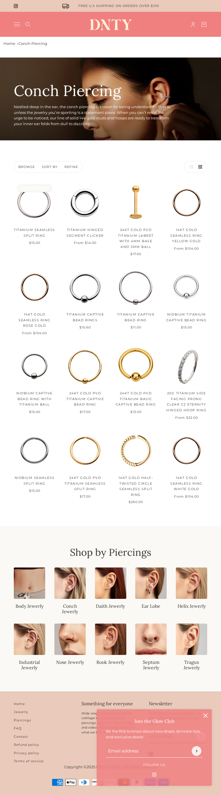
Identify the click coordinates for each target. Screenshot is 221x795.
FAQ (18, 728)
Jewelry (21, 712)
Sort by (50, 167)
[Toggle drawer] (17, 24)
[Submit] (196, 751)
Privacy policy (26, 753)
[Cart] (204, 24)
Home (9, 43)
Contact (21, 737)
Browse (26, 167)
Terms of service (29, 761)
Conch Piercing (32, 43)
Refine (71, 167)
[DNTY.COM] (110, 24)
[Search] (28, 24)
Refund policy (26, 745)
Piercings (22, 720)
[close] (205, 715)
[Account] (193, 24)
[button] (190, 167)
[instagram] (16, 6)
